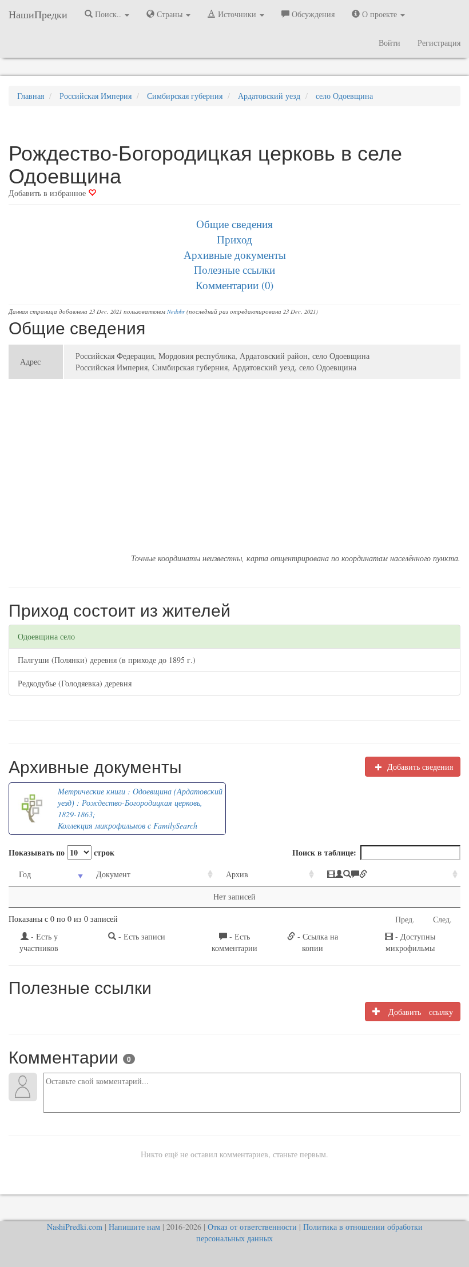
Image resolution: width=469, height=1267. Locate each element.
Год (25, 874)
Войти (389, 42)
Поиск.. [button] (108, 14)
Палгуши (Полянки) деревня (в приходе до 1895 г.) (107, 659)
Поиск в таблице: (324, 852)
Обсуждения (312, 14)
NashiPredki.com (74, 1226)
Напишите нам (134, 1226)
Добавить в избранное (48, 192)
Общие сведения (234, 224)
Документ (113, 874)
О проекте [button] (379, 14)
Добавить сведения (419, 766)
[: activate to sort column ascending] (388, 874)
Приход (234, 239)
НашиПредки (38, 14)
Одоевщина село (46, 636)
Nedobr (176, 311)
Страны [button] (169, 14)
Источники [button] (237, 14)
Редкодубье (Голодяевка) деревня (75, 683)
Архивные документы (235, 254)
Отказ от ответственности (252, 1226)
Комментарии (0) (234, 285)
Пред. (405, 919)
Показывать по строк (61, 852)
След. (442, 919)
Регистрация (439, 42)
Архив (237, 874)
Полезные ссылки (234, 269)
